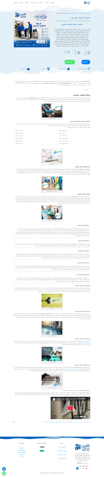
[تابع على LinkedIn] (77, 468)
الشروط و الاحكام (21, 450)
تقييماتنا (21, 448)
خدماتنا (47, 2)
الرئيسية (52, 2)
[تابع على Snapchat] (77, 466)
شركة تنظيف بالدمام (78, 422)
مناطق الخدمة (35, 2)
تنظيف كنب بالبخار (62, 454)
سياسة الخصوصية (21, 452)
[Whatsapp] (4, 473)
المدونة (26, 2)
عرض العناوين (86, 89)
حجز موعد (16, 2)
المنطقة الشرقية (59, 20)
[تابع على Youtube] (86, 468)
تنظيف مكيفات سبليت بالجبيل (74, 369)
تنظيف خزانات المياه (62, 450)
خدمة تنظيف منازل (74, 13)
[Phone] (4, 469)
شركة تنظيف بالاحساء (49, 422)
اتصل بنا (21, 2)
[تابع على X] (80, 466)
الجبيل (64, 20)
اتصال (86, 62)
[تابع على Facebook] (80, 468)
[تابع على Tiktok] (83, 466)
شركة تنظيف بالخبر (69, 422)
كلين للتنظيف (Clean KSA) (81, 20)
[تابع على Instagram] (87, 466)
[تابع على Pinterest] (83, 468)
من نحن (41, 2)
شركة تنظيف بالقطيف (59, 422)
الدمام (41, 83)
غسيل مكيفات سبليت (62, 458)
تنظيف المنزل (51, 97)
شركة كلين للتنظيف (85, 13)
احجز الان (70, 62)
